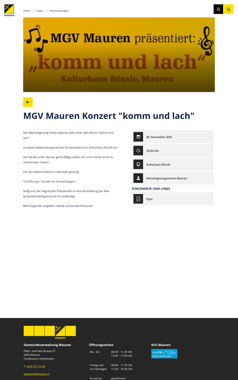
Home (26, 10)
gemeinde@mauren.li (36, 374)
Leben (39, 10)
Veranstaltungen (59, 10)
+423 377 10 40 (35, 366)
